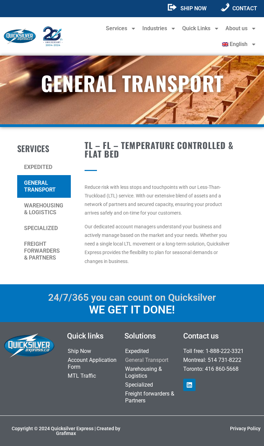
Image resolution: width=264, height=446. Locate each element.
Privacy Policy (245, 428)
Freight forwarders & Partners (42, 251)
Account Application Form (92, 363)
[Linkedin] (189, 385)
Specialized (41, 228)
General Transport (40, 186)
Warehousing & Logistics (43, 209)
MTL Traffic (82, 376)
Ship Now (79, 351)
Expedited (38, 167)
